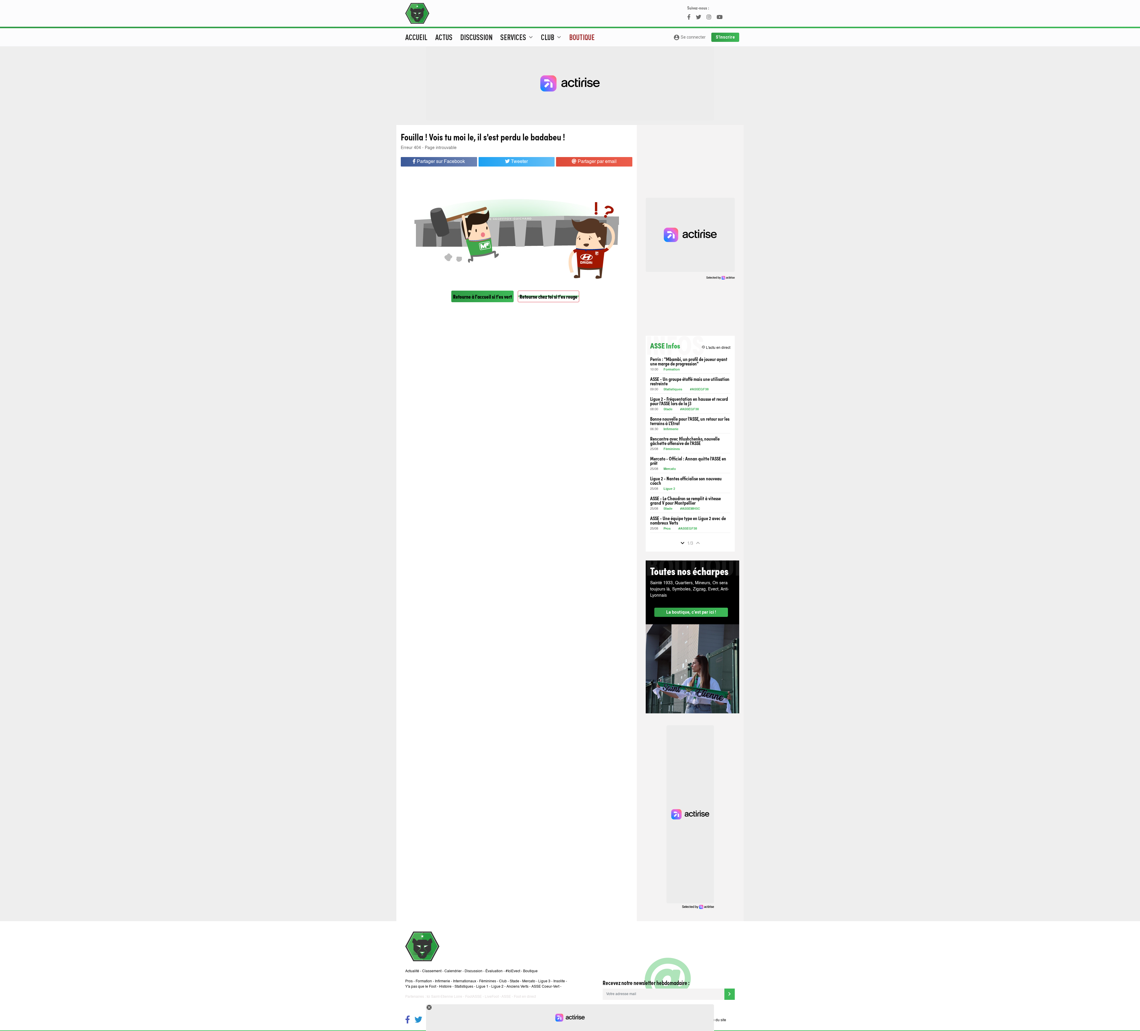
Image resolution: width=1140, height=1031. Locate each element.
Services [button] (517, 37)
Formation (672, 369)
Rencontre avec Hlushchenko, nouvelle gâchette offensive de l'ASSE (685, 440)
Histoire (445, 987)
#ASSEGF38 (699, 389)
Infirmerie (671, 429)
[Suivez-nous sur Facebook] (407, 1020)
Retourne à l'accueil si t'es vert (482, 296)
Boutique (582, 37)
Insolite (559, 981)
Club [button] (552, 37)
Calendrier (453, 971)
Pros (667, 528)
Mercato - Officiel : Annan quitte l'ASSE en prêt (688, 460)
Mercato (670, 469)
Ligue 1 (482, 987)
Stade (668, 409)
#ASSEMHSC (690, 509)
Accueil (416, 37)
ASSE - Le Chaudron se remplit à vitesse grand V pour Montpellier (685, 500)
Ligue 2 (669, 489)
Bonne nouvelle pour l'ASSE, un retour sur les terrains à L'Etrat (689, 420)
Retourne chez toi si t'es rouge (548, 296)
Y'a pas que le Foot (420, 987)
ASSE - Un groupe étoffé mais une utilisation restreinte (689, 381)
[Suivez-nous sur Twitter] (418, 1020)
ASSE (506, 997)
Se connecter (689, 37)
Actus (443, 37)
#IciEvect (513, 971)
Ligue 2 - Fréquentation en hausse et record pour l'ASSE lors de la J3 (689, 401)
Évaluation (494, 971)
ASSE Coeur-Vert (545, 987)
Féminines (672, 449)
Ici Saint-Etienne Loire (444, 997)
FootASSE (473, 997)
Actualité (412, 971)
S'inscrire (725, 37)
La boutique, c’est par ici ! (691, 612)
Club (503, 981)
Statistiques (673, 389)
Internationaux (464, 981)
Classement (431, 971)
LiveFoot (492, 997)
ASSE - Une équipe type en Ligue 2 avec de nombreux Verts (688, 520)
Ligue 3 (544, 981)
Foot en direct (525, 997)
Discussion (476, 37)
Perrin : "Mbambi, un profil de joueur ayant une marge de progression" (688, 361)
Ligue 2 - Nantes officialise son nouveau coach (686, 480)
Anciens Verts (517, 987)
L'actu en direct (716, 347)
